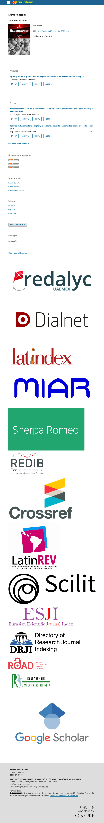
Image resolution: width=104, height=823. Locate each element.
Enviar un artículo (17, 224)
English (11, 205)
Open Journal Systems (17, 253)
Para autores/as (14, 186)
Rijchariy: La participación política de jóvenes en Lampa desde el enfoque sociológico (47, 76)
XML (38, 84)
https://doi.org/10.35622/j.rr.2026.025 (53, 31)
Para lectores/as (14, 183)
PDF (15, 84)
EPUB (49, 84)
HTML (26, 84)
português (12, 213)
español (11, 209)
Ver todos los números (17, 143)
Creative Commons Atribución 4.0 (64, 795)
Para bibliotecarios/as (16, 190)
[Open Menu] (8, 2)
